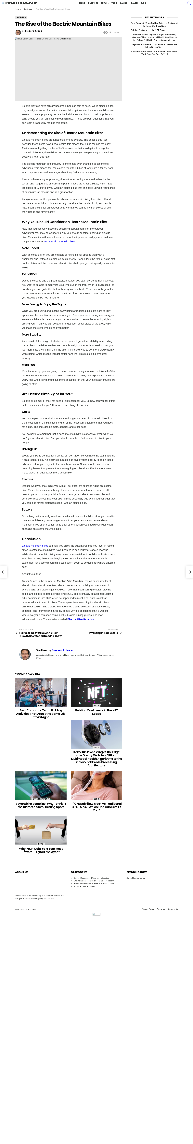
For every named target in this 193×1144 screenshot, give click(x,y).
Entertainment (41, 799)
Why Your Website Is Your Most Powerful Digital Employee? (41, 850)
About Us (161, 909)
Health (134, 3)
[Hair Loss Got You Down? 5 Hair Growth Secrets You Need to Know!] (3, 572)
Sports (76, 886)
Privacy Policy (148, 909)
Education (104, 878)
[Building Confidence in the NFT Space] (96, 692)
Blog (143, 3)
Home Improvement (82, 883)
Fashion (92, 881)
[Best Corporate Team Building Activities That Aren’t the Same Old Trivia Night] (41, 692)
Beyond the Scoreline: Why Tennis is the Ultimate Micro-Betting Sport (41, 805)
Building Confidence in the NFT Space (96, 712)
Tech (114, 3)
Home (82, 3)
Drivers (94, 878)
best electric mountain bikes (59, 241)
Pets (112, 883)
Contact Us (173, 909)
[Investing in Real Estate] (189, 572)
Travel (105, 3)
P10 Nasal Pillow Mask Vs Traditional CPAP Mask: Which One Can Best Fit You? (96, 807)
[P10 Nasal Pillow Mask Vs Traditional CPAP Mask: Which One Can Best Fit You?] (96, 785)
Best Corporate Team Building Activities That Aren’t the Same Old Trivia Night (41, 713)
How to (97, 883)
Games (123, 3)
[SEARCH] (189, 3)
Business (93, 3)
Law (105, 883)
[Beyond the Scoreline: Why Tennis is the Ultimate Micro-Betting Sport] (41, 785)
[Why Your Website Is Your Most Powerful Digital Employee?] (41, 830)
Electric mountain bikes (35, 545)
